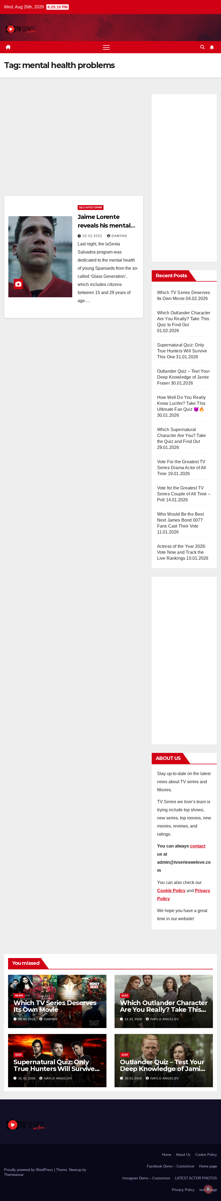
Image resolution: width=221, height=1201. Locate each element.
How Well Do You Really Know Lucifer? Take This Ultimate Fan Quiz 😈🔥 (181, 403)
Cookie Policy (206, 1155)
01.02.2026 (134, 1019)
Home (166, 1155)
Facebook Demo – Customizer (170, 1166)
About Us (183, 1155)
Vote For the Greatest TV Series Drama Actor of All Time (181, 467)
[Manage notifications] (208, 1189)
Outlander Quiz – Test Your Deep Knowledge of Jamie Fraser (183, 377)
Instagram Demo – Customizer (146, 1178)
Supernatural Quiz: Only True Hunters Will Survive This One (182, 351)
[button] (202, 47)
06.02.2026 (27, 1019)
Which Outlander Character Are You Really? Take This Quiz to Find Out (183, 319)
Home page (208, 1166)
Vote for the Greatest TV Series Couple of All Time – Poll (183, 494)
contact (197, 846)
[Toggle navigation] (106, 47)
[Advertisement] (73, 143)
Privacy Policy (183, 1190)
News (19, 995)
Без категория (90, 207)
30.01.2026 (134, 1078)
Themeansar (13, 1175)
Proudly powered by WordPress (29, 1170)
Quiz (125, 995)
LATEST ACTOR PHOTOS (196, 1178)
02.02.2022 (93, 236)
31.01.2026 (27, 1078)
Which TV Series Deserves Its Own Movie (54, 1006)
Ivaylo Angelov (164, 1019)
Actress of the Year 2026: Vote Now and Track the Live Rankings (181, 552)
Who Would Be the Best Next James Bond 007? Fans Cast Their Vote (180, 520)
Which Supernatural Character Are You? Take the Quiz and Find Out (181, 435)
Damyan (119, 236)
